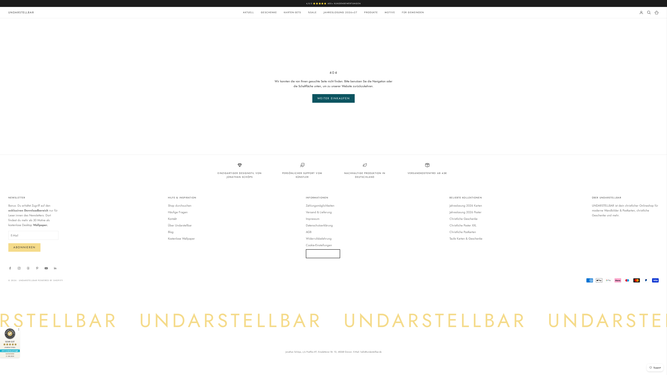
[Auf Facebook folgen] (10, 268)
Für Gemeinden (413, 12)
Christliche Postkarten (463, 232)
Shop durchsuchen (179, 205)
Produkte (371, 12)
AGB (308, 232)
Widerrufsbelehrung (319, 238)
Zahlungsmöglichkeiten (320, 205)
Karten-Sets (292, 12)
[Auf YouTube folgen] (46, 268)
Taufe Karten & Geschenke (466, 238)
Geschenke (269, 12)
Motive (390, 12)
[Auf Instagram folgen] (19, 268)
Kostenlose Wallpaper (181, 238)
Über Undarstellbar (180, 225)
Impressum (312, 219)
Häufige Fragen (178, 212)
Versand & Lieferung (319, 212)
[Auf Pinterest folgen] (37, 268)
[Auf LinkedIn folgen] (55, 268)
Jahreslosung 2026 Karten (466, 205)
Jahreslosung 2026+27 (340, 12)
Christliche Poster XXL (463, 225)
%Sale (312, 12)
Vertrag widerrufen (323, 254)
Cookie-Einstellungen (319, 245)
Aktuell (248, 12)
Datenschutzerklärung (319, 225)
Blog (171, 232)
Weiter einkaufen (333, 98)
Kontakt (172, 219)
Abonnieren (24, 247)
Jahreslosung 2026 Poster (465, 212)
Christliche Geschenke (463, 219)
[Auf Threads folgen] (28, 268)
